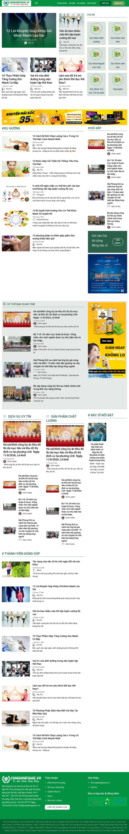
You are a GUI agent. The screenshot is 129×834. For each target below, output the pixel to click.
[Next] (123, 803)
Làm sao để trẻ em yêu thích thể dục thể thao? (72, 79)
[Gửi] (51, 8)
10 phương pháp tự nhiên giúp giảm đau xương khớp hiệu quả (54, 237)
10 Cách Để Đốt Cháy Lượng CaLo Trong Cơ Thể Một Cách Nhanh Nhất (56, 138)
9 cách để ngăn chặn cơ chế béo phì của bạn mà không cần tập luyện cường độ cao (56, 187)
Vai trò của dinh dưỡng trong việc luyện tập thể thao (41, 79)
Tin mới (72, 3)
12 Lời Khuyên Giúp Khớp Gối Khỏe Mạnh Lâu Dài (29, 33)
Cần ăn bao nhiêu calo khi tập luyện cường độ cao (69, 34)
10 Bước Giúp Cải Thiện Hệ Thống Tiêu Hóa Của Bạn (55, 162)
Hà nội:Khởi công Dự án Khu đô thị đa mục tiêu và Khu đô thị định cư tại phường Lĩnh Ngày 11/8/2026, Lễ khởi (115, 142)
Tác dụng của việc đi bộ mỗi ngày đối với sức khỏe (56, 563)
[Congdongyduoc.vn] (16, 3)
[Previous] (92, 803)
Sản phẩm (91, 3)
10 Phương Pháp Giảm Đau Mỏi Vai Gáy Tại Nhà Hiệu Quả (55, 712)
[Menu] (36, 3)
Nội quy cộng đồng (55, 787)
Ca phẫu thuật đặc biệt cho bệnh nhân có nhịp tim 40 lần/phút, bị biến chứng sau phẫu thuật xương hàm (97, 452)
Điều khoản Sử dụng (56, 782)
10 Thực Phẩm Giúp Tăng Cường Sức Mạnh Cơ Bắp (14, 79)
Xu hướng (81, 3)
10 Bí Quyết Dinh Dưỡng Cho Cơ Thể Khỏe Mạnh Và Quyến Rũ (54, 212)
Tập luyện (118, 89)
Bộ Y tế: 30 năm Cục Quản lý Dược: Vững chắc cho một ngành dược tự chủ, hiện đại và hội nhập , (115, 167)
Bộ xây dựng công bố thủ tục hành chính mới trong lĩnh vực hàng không (115, 218)
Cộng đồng (62, 3)
